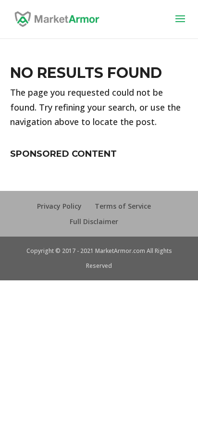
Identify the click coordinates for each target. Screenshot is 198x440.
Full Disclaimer (94, 221)
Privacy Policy (59, 206)
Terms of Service (123, 206)
